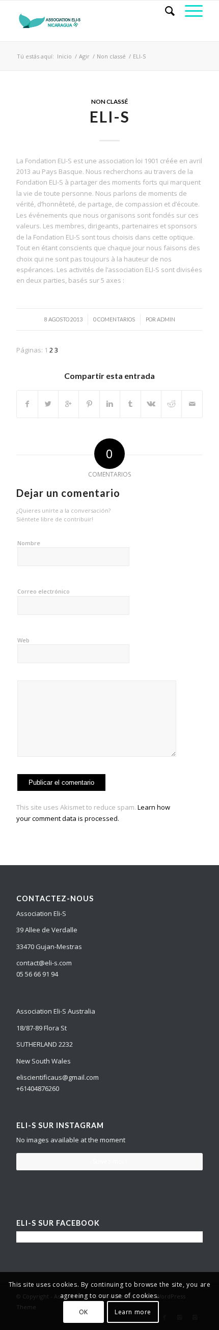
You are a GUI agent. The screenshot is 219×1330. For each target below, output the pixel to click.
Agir (84, 56)
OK (83, 1312)
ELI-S (110, 116)
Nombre (28, 543)
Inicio (64, 56)
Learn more (133, 1312)
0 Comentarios (114, 319)
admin (166, 319)
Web (23, 640)
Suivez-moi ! (110, 1161)
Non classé (111, 56)
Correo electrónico (43, 591)
